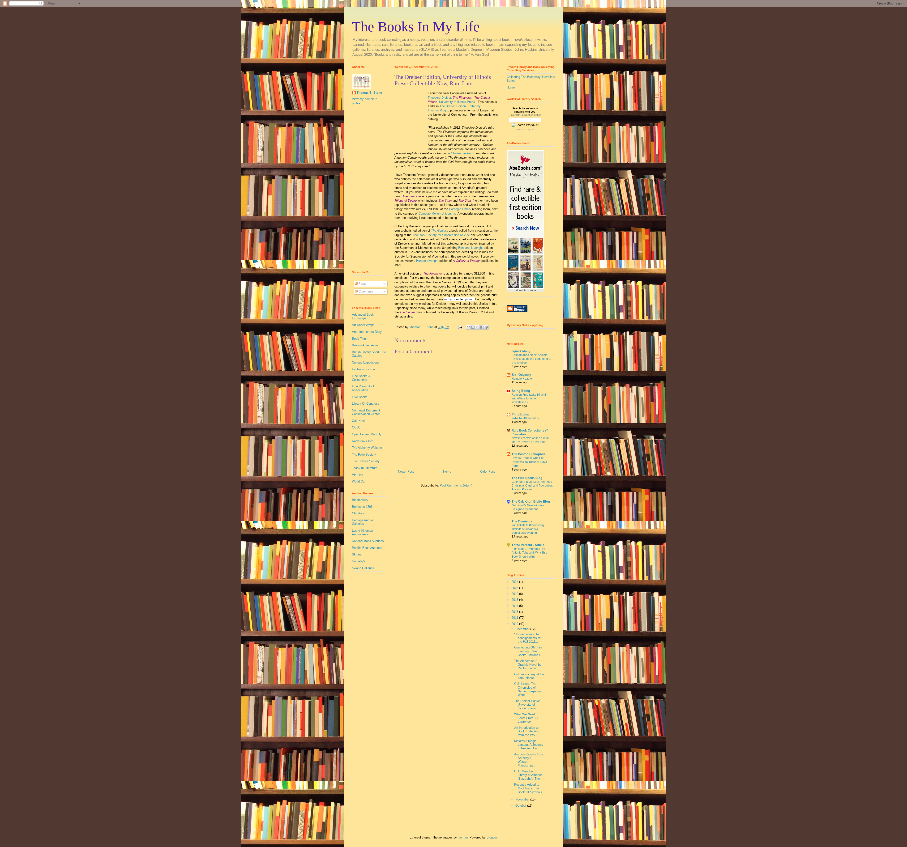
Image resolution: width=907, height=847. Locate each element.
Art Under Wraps (363, 325)
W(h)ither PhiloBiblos (525, 418)
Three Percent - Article (528, 545)
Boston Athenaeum (365, 345)
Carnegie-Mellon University (437, 213)
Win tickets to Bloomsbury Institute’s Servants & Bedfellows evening (528, 529)
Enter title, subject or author (525, 115)
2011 (515, 617)
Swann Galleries (363, 568)
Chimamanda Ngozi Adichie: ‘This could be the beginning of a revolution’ (531, 358)
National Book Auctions (368, 541)
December (522, 629)
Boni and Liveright (470, 248)
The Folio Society (364, 454)
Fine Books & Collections (361, 377)
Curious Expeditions (365, 362)
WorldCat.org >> (525, 129)
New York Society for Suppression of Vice (441, 235)
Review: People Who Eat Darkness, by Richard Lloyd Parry (529, 461)
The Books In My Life (416, 26)
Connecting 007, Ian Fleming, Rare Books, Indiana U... (529, 651)
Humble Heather (522, 378)
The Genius (439, 230)
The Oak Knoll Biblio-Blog (531, 501)
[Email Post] (459, 327)
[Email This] (468, 327)
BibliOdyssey (521, 375)
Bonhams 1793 (362, 506)
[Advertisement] (366, 188)
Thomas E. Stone (369, 92)
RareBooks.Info (362, 441)
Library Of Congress (365, 403)
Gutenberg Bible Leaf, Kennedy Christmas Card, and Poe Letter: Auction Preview (532, 485)
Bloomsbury (360, 500)
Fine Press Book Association (363, 388)
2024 (515, 582)
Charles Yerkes (461, 153)
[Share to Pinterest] (486, 327)
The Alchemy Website (367, 447)
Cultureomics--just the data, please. (529, 676)
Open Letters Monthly (366, 434)
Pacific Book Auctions (367, 548)
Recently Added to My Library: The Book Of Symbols (528, 788)
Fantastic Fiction (363, 369)
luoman (463, 837)
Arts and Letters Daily (367, 332)
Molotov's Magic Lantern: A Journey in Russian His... (528, 744)
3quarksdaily (521, 351)
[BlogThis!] (473, 327)
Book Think (360, 338)
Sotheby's (358, 561)
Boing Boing (521, 391)
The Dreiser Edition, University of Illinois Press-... (527, 704)
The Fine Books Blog (527, 478)
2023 (515, 588)
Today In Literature (364, 468)
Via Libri (357, 475)
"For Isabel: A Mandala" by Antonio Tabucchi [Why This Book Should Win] (529, 552)
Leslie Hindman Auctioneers (362, 532)
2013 (515, 612)
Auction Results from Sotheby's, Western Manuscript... (528, 760)
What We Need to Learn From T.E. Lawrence (527, 717)
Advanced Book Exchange (363, 316)
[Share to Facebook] (481, 327)
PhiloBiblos (520, 414)
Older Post (487, 471)
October (521, 805)
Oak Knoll (358, 421)
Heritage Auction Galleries (363, 522)
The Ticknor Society (366, 461)
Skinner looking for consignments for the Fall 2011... (527, 637)
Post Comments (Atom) (456, 485)
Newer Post (406, 471)
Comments (365, 291)
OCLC (356, 427)
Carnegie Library (460, 209)
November (522, 799)
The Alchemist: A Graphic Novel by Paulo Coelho (527, 664)
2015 (515, 599)
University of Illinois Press (457, 102)
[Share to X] (477, 327)
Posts (362, 283)
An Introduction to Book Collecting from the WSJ (526, 731)
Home (447, 471)
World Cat (358, 481)
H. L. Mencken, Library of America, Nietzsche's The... (528, 775)
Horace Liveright (427, 261)
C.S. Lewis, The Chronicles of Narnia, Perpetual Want (527, 689)
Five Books (360, 397)
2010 (515, 624)
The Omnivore (522, 521)
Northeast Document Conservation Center (366, 412)
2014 (515, 606)
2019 (515, 594)
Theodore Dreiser (439, 97)
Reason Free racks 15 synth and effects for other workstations (530, 398)
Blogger (492, 837)
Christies (358, 513)
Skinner (357, 554)
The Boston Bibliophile (528, 454)
